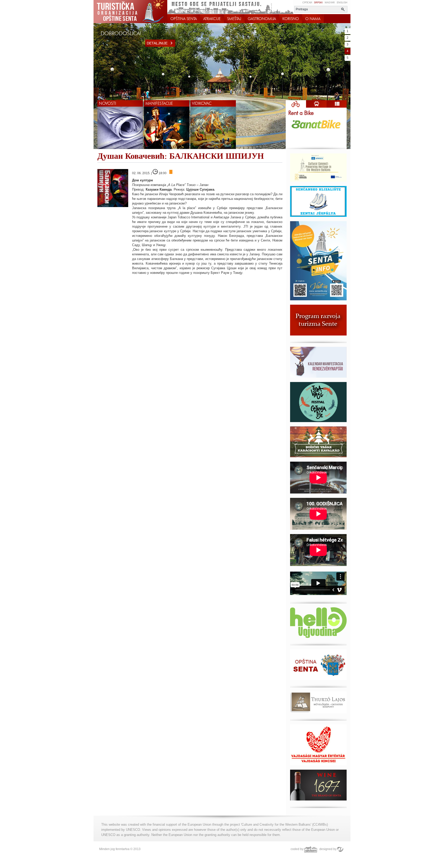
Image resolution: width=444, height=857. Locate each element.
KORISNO (290, 18)
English (342, 2)
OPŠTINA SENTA (183, 18)
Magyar (330, 2)
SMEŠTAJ (234, 18)
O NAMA (312, 18)
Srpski (318, 2)
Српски (307, 2)
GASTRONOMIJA (262, 18)
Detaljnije (157, 43)
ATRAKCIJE (212, 18)
